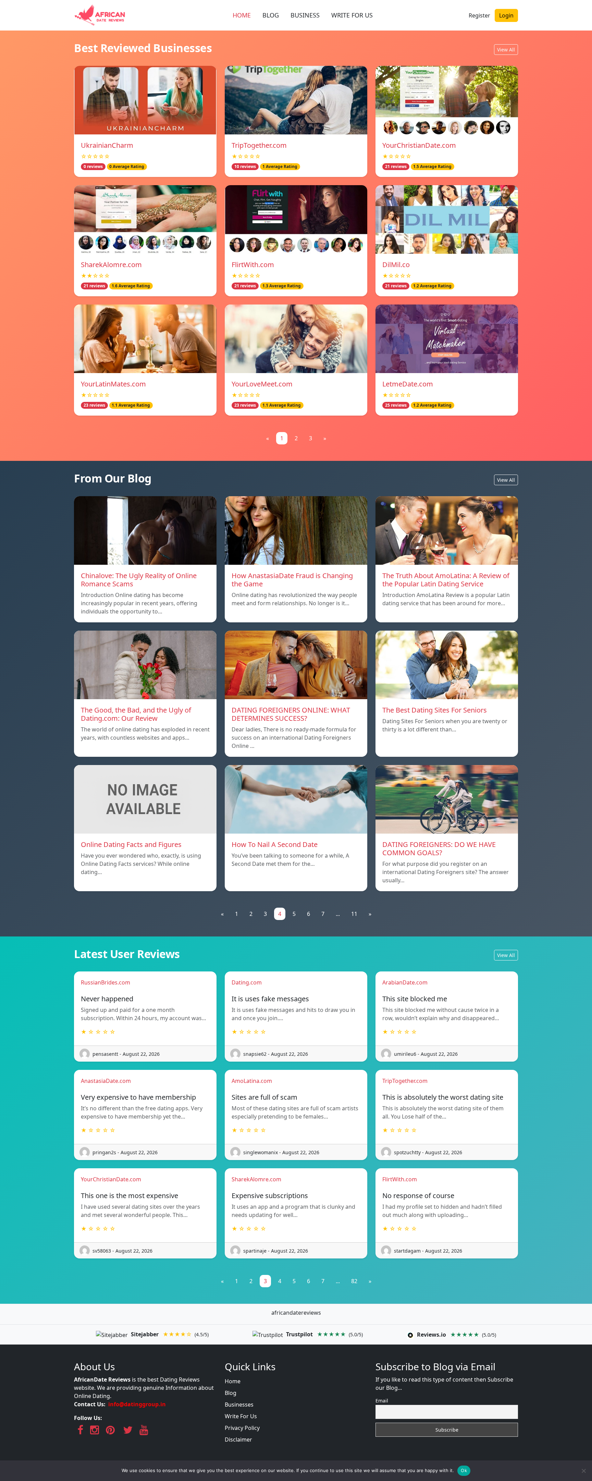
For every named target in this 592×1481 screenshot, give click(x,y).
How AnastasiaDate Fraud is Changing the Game (292, 579)
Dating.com (247, 982)
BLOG (270, 15)
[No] (583, 1470)
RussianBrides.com (105, 982)
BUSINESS (305, 15)
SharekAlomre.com (111, 264)
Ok (464, 1470)
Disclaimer (238, 1439)
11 (354, 914)
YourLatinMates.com (113, 384)
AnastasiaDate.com (106, 1081)
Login (506, 15)
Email (381, 1400)
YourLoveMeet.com (262, 384)
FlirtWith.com (253, 264)
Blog (230, 1393)
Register (479, 15)
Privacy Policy (242, 1428)
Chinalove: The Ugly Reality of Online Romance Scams (139, 579)
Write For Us (241, 1416)
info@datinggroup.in (137, 1404)
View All (506, 49)
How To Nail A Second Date (275, 844)
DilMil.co (396, 264)
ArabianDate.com (405, 982)
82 (354, 1281)
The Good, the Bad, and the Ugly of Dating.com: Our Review (136, 714)
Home (233, 1381)
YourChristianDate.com (419, 145)
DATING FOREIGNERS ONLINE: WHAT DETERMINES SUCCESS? (291, 714)
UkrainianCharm (107, 145)
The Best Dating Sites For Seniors (434, 710)
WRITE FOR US (352, 15)
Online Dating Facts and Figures (131, 844)
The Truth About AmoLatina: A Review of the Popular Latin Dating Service (445, 579)
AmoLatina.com (252, 1081)
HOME (242, 15)
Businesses (239, 1404)
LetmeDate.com (407, 384)
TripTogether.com (259, 145)
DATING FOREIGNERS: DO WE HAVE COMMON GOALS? (439, 848)
